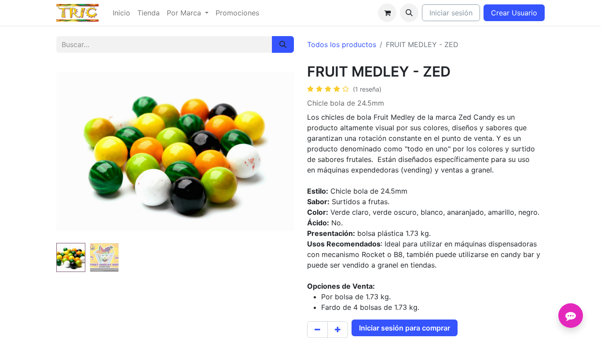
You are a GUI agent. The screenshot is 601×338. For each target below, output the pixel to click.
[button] (409, 13)
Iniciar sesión (451, 12)
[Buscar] (283, 44)
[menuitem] (121, 13)
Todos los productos (341, 44)
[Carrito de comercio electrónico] (387, 13)
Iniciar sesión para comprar (404, 327)
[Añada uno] (337, 329)
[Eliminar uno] (317, 329)
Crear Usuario (514, 12)
